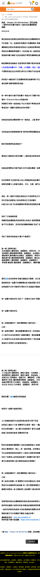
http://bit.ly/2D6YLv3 (22, 517)
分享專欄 (9, 14)
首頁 (3, 14)
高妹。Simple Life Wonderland (16, 532)
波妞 (7, 279)
